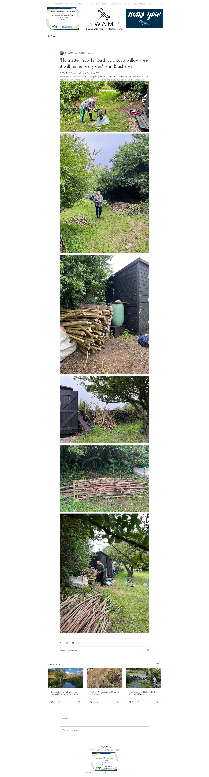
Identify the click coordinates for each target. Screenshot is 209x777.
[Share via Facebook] (61, 642)
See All (158, 664)
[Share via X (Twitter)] (67, 642)
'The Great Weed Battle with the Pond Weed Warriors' (143, 693)
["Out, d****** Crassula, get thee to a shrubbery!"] (104, 678)
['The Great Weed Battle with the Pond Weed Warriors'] (143, 678)
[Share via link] (79, 642)
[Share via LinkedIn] (73, 642)
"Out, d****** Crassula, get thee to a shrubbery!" (104, 693)
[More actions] (147, 53)
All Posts (52, 36)
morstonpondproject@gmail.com (104, 749)
